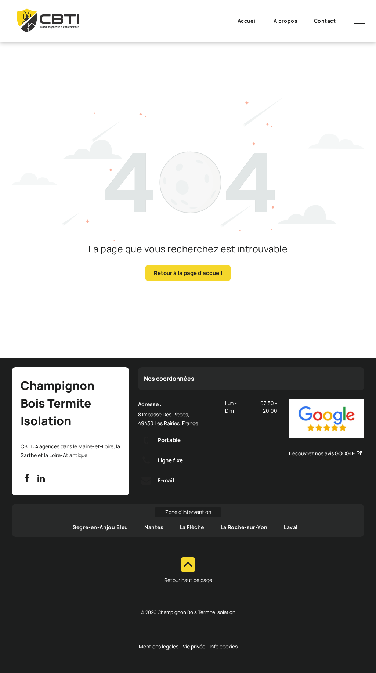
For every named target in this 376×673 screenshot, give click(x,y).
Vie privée (194, 646)
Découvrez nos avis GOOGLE (322, 453)
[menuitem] (250, 21)
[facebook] (27, 479)
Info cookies (224, 646)
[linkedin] (41, 479)
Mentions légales (158, 646)
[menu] (359, 20)
